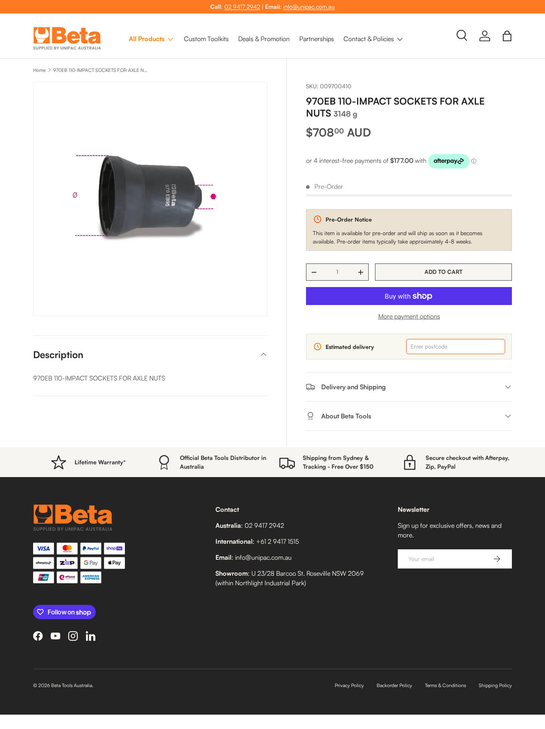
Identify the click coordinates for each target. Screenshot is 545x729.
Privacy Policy (349, 685)
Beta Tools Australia (71, 685)
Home (39, 70)
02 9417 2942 (242, 6)
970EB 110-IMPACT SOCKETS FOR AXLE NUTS (101, 70)
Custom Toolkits (206, 39)
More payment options (409, 316)
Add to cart (443, 271)
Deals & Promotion (264, 39)
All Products (146, 39)
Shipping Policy (495, 685)
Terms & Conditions (445, 685)
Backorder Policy (394, 685)
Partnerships (316, 39)
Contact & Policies (369, 39)
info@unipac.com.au (309, 6)
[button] (507, 36)
